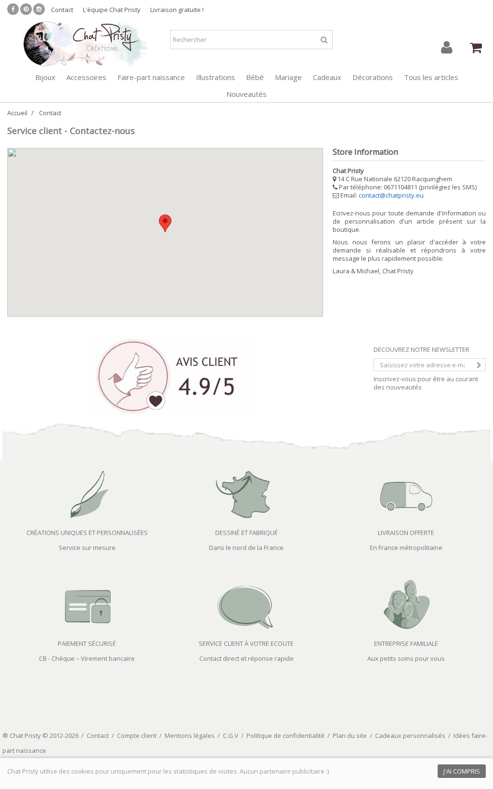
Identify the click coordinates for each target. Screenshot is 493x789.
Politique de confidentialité (285, 735)
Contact (62, 9)
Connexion (447, 47)
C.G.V (230, 735)
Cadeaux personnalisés (410, 735)
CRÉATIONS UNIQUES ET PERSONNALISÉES (87, 532)
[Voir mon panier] (476, 48)
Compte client (136, 735)
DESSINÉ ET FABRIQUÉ (246, 532)
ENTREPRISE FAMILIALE (406, 643)
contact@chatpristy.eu (391, 195)
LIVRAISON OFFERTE (406, 532)
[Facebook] (13, 9)
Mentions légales (190, 735)
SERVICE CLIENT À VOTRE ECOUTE (246, 643)
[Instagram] (39, 9)
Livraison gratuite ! (177, 9)
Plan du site (350, 735)
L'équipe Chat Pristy (112, 9)
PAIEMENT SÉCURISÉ (87, 643)
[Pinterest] (26, 9)
